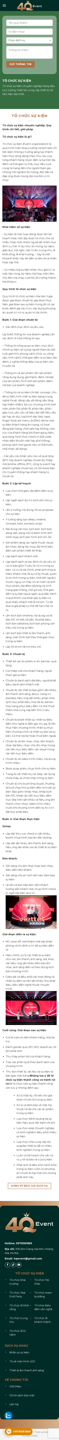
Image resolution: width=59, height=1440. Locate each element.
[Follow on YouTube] (19, 1264)
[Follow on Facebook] (7, 1264)
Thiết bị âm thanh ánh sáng (26, 1370)
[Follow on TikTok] (13, 1264)
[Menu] (4, 5)
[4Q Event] (29, 5)
